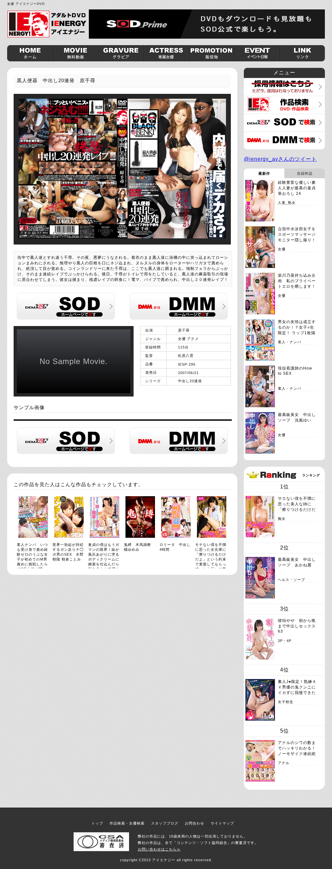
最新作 (264, 173)
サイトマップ (222, 823)
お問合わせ (194, 823)
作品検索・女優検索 (127, 823)
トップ (97, 823)
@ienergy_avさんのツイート (280, 159)
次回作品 (305, 173)
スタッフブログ (164, 823)
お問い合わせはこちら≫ (159, 849)
